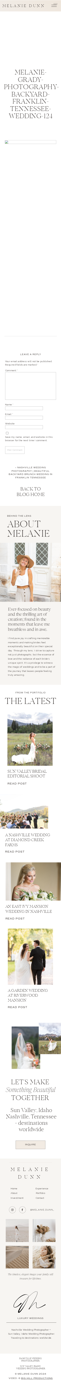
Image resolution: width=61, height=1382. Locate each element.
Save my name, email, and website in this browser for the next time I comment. (29, 438)
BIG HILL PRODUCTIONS (37, 1378)
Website (10, 423)
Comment (11, 370)
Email (9, 414)
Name (9, 404)
